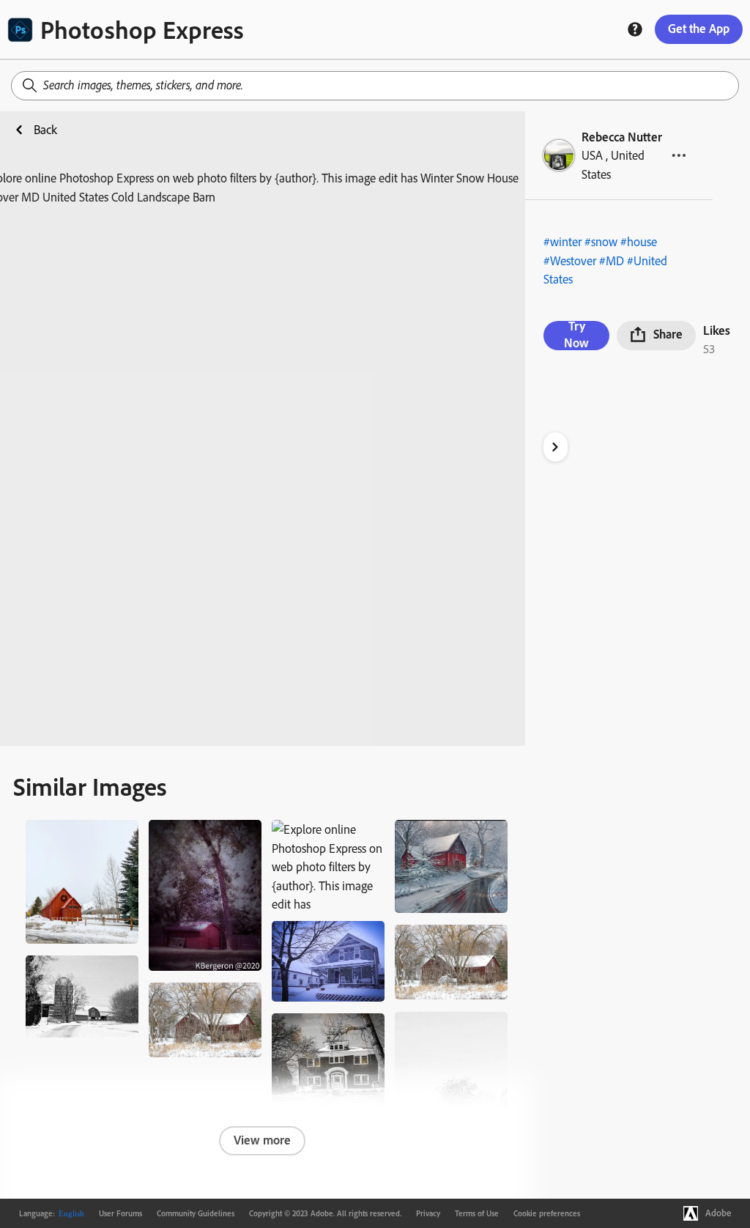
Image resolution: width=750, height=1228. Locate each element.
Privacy (428, 1213)
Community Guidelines (195, 1213)
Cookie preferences (546, 1213)
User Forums (120, 1213)
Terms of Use (477, 1213)
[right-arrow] (555, 447)
